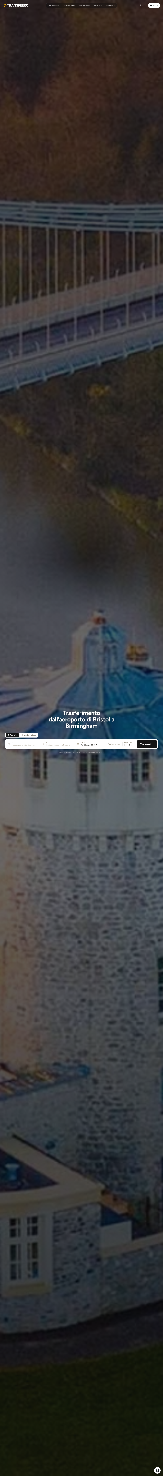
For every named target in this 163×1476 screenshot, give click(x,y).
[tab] (12, 735)
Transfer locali (69, 5)
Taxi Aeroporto (54, 5)
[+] (132, 745)
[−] (125, 745)
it (143, 5)
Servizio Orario (84, 5)
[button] (88, 744)
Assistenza (98, 5)
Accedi (155, 5)
